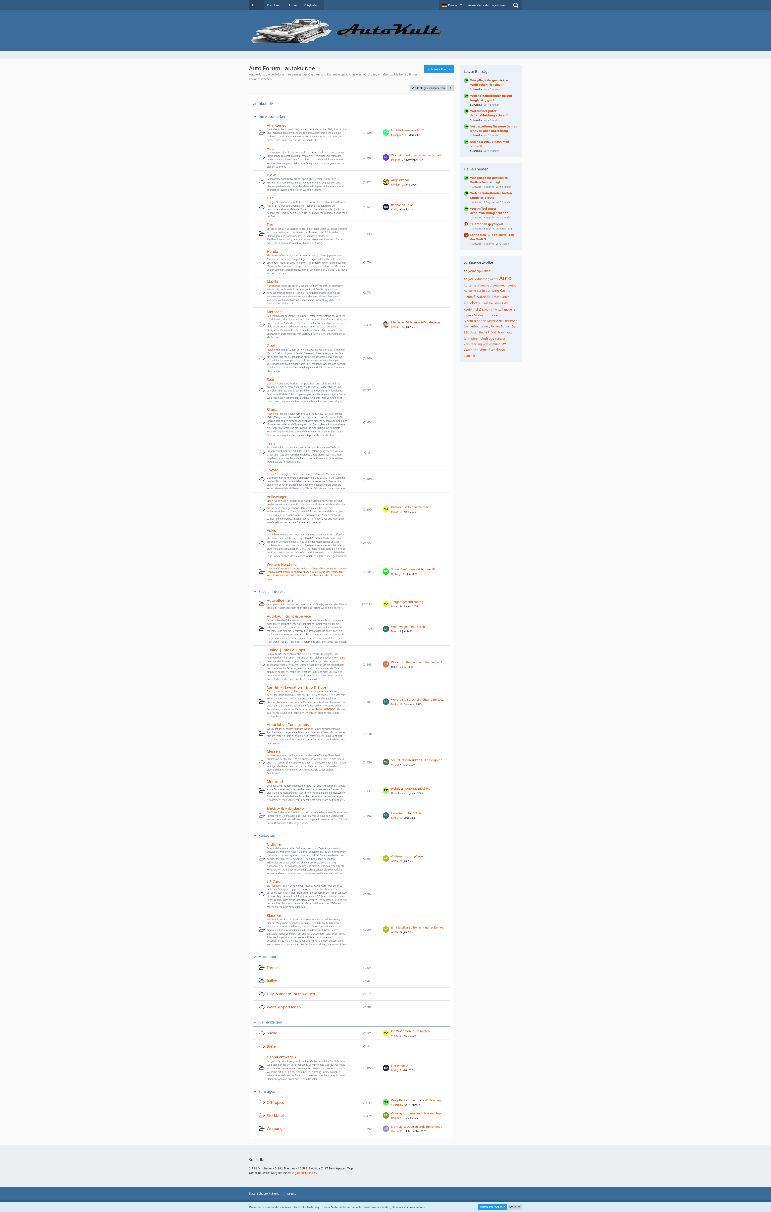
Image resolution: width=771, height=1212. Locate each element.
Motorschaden (475, 321)
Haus (484, 303)
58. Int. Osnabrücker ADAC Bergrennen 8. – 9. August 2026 (432, 760)
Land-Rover (297, 572)
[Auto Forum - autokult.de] (385, 30)
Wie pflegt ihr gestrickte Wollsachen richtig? (421, 1100)
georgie (395, 327)
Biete (271, 1046)
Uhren (475, 338)
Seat (270, 379)
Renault (271, 575)
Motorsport (268, 956)
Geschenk (472, 302)
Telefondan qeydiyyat (487, 224)
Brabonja (396, 574)
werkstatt (499, 349)
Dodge (299, 568)
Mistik (394, 631)
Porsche (324, 575)
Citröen (334, 575)
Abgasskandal (400, 180)
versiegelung (492, 344)
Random (395, 184)
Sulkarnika (397, 1105)
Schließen (514, 1207)
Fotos (495, 297)
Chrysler (283, 568)
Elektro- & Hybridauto (285, 808)
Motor (478, 315)
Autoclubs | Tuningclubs (288, 724)
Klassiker (274, 915)
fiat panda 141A (402, 205)
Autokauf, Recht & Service (289, 616)
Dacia (291, 568)
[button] (452, 5)
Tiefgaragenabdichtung (407, 602)
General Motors (320, 568)
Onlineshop (471, 326)
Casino (505, 290)
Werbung (274, 1128)
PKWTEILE (339, 657)
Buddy (394, 209)
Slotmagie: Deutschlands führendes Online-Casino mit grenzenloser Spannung (445, 1126)
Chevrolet (272, 568)
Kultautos (266, 835)
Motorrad (275, 781)
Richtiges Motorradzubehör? (410, 788)
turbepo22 (397, 135)
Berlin (481, 291)
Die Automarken (272, 116)
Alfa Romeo (277, 125)
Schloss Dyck (509, 326)
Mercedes (275, 311)
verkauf (500, 338)
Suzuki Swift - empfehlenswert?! (413, 569)
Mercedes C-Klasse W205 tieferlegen (416, 322)
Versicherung (473, 344)
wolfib (394, 861)
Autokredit (500, 285)
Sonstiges (266, 1091)
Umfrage (487, 338)
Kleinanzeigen (270, 1022)
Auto (505, 278)
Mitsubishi (297, 575)
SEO (466, 332)
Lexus (315, 572)
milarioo (395, 160)
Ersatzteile (482, 296)
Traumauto (505, 332)
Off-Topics (275, 1102)
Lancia (307, 572)
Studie (482, 332)
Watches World (477, 349)
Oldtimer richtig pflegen (407, 856)
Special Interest (271, 591)
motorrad (491, 315)
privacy (485, 326)
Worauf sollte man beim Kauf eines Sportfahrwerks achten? (432, 662)
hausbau (495, 303)
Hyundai (334, 568)
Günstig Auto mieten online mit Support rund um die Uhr (430, 1113)
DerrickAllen (398, 793)
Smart (270, 579)
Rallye (272, 980)
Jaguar (343, 568)
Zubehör (469, 356)
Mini (288, 575)
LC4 (500, 309)
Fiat (270, 198)
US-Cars (273, 881)
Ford (270, 224)
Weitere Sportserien (284, 1007)
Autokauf (486, 285)
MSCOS (395, 764)
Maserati (331, 572)
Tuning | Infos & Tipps (286, 649)
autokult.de (263, 103)
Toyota (272, 470)
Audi (271, 148)
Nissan (307, 575)
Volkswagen (277, 496)
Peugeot (280, 575)
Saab (341, 575)
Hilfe (505, 303)
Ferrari (307, 568)
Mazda (272, 281)
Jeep (269, 572)
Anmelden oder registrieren (487, 5)
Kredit (486, 309)
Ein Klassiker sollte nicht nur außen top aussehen (425, 927)
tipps (492, 332)
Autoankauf (471, 285)
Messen (273, 751)
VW (504, 344)
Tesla (271, 443)
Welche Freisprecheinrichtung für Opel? (418, 699)
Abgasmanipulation (477, 271)
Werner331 (397, 1131)
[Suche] (516, 5)
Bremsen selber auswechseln (411, 507)
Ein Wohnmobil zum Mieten (410, 1031)
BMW (271, 174)
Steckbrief (275, 1115)
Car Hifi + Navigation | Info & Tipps (297, 687)
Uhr (467, 338)
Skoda (272, 409)
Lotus (322, 572)
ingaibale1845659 (304, 1173)
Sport (473, 332)
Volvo (271, 530)
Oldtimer (274, 844)
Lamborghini (283, 572)
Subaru (315, 575)
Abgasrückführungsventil (481, 279)
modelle (509, 309)
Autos (512, 285)
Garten (505, 297)
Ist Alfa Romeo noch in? (407, 130)
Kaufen (468, 309)
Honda (272, 251)
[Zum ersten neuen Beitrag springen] (386, 132)
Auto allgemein (280, 600)
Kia (274, 572)
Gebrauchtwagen (281, 1057)
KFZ (477, 309)
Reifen (495, 326)
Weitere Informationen (492, 1207)
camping (492, 290)
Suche (272, 1033)
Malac (394, 512)
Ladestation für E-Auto (406, 813)
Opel (271, 345)
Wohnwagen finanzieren (408, 627)
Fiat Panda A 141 (403, 1066)
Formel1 (274, 967)
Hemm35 (396, 1118)
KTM (494, 309)
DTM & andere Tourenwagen (291, 993)
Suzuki (340, 572)
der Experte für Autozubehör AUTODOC (313, 709)
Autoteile (470, 291)
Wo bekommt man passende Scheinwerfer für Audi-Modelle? (433, 155)
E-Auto (468, 297)
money (468, 315)
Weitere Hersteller (282, 564)
